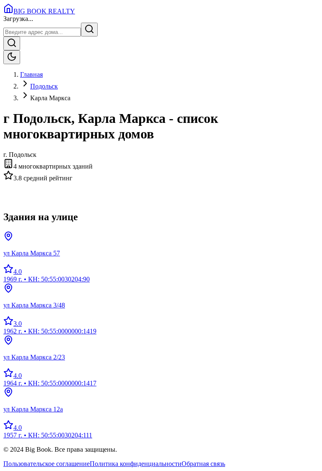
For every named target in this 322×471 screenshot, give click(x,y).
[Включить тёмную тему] (11, 57)
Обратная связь (203, 463)
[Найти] (89, 29)
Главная (31, 74)
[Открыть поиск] (11, 43)
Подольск (44, 86)
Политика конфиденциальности (136, 463)
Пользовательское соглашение (46, 463)
